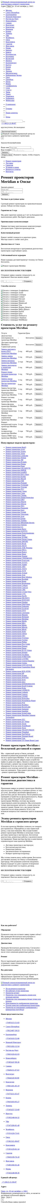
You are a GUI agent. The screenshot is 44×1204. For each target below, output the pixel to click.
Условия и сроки (12, 167)
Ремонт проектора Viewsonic (17, 514)
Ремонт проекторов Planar (16, 648)
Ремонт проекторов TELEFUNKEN (20, 730)
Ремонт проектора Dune (15, 466)
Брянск (8, 52)
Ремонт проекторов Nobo (16, 632)
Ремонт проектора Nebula (16, 458)
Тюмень (9, 33)
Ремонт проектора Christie (16, 495)
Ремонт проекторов (13, 161)
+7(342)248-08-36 (12, 1173)
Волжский (10, 59)
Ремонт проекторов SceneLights (18, 713)
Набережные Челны (14, 75)
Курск (8, 69)
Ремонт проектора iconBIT (16, 472)
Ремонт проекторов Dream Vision (19, 539)
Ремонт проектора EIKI (15, 500)
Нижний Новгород (13, 17)
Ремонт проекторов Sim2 (16, 535)
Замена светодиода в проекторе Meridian (8, 367)
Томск (8, 94)
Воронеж (9, 29)
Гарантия (9, 165)
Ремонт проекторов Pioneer (16, 646)
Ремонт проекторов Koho (16, 688)
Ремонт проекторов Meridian (17, 619)
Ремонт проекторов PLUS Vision (19, 650)
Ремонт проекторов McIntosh (17, 617)
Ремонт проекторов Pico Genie (18, 644)
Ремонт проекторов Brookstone (18, 583)
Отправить (28, 281)
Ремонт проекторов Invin (16, 680)
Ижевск (9, 61)
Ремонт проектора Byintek (16, 462)
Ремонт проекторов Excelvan (17, 609)
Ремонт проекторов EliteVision (18, 604)
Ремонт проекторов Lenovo (16, 694)
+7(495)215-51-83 (12, 1023)
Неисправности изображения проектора (22, 1003)
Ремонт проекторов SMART (17, 542)
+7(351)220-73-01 (12, 1133)
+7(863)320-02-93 (12, 1054)
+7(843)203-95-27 (12, 1102)
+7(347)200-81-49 (12, 1125)
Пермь (8, 48)
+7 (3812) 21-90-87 (8, 123)
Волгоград (10, 25)
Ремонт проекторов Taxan (16, 724)
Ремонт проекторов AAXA (16, 562)
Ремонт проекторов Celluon (17, 585)
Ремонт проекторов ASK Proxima (19, 548)
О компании (10, 104)
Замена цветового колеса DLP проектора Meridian (9, 351)
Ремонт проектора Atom (15, 454)
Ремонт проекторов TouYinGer (18, 734)
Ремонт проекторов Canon (16, 491)
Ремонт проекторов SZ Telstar (17, 722)
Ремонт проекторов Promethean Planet (21, 701)
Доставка (9, 163)
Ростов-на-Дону (12, 19)
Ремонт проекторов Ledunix (17, 692)
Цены (8, 117)
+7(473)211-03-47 (12, 1094)
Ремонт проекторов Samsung (17, 709)
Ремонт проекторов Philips (16, 642)
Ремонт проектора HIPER (16, 470)
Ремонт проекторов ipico (15, 682)
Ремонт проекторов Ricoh (16, 544)
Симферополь (11, 86)
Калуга (8, 65)
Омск (9, 6)
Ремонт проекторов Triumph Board (19, 736)
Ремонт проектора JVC (15, 489)
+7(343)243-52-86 (12, 1038)
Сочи (8, 88)
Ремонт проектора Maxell (16, 479)
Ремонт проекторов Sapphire (17, 711)
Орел (8, 77)
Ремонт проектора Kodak (16, 477)
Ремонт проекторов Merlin (16, 621)
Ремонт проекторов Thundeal (17, 732)
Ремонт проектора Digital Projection (20, 498)
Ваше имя (5, 147)
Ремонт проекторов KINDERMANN (20, 684)
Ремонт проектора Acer (15, 516)
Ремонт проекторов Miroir (16, 629)
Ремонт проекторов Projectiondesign (20, 533)
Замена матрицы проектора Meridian (9, 362)
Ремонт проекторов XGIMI (16, 537)
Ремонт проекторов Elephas (17, 602)
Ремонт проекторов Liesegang (17, 613)
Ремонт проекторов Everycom (17, 560)
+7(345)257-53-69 (12, 1110)
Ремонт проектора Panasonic (17, 508)
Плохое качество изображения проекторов (23, 1005)
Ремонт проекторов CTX (16, 594)
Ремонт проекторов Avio (15, 575)
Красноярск (10, 42)
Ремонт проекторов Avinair (16, 573)
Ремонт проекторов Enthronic (17, 606)
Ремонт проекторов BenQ (16, 447)
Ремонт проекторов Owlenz (17, 640)
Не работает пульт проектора (17, 991)
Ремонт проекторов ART (15, 567)
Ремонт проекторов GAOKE (17, 659)
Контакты (9, 171)
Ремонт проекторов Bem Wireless (19, 577)
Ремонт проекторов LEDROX (18, 690)
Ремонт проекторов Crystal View (18, 592)
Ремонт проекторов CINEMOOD (19, 558)
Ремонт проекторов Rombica (17, 705)
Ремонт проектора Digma (16, 464)
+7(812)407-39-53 (12, 1031)
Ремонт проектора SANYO (16, 531)
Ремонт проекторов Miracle (16, 627)
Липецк (9, 71)
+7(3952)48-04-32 (12, 1118)
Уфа (7, 36)
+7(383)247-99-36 (12, 1062)
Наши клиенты (12, 113)
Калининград (11, 63)
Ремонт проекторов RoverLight (18, 707)
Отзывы (9, 109)
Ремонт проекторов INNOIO (17, 678)
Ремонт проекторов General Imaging (20, 661)
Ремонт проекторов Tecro (16, 728)
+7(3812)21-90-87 (12, 1141)
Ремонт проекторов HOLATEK (18, 671)
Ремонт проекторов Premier (16, 652)
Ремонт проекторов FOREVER (18, 657)
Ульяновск (10, 96)
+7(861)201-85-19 (12, 1086)
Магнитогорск (11, 73)
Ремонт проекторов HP (15, 673)
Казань (8, 31)
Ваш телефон (6, 150)
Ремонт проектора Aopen (16, 451)
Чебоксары (10, 100)
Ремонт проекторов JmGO (16, 546)
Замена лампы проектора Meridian (9, 357)
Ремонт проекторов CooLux (17, 588)
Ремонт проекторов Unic (15, 738)
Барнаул (9, 50)
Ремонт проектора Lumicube (17, 456)
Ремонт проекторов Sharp (16, 554)
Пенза (8, 82)
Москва (9, 10)
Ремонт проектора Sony (15, 510)
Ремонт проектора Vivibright (17, 485)
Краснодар (10, 27)
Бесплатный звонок (9, 131)
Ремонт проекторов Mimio (16, 625)
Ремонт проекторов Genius (16, 663)
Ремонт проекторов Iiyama (16, 676)
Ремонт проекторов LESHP (17, 696)
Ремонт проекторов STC (15, 719)
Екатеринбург (11, 15)
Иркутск (9, 1114)
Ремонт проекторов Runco (16, 552)
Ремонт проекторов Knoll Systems (19, 686)
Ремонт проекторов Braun (16, 581)
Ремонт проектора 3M (14, 460)
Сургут (8, 90)
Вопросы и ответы (13, 169)
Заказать (5, 152)
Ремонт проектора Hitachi (16, 502)
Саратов (9, 44)
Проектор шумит (12, 993)
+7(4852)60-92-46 (12, 1165)
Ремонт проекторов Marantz (17, 615)
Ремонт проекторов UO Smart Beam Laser (22, 740)
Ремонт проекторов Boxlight (17, 579)
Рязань (8, 84)
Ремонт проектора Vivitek (16, 512)
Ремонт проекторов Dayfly (16, 596)
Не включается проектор (15, 989)
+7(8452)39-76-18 (12, 1157)
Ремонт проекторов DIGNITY (18, 598)
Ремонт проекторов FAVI (16, 611)
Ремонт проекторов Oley (15, 636)
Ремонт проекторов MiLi (15, 623)
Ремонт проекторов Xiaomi (16, 556)
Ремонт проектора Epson (15, 518)
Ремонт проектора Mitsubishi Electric (20, 523)
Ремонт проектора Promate (16, 483)
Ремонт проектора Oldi (15, 481)
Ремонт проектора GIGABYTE (18, 468)
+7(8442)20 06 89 (12, 1078)
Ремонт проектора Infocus (16, 504)
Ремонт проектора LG (14, 527)
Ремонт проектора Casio (15, 493)
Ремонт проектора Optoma (16, 525)
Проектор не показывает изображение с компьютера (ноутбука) (22, 1008)
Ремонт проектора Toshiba (16, 521)
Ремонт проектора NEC (15, 506)
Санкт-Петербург (12, 12)
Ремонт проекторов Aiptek (16, 565)
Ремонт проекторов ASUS (16, 569)
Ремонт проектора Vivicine (16, 487)
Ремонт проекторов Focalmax (17, 655)
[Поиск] (24, 121)
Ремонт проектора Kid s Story (17, 475)
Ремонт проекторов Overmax (17, 638)
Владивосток (11, 54)
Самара (8, 23)
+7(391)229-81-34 (12, 1149)
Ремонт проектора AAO (15, 449)
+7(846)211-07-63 (12, 1070)
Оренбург (9, 79)
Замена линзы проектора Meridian (9, 380)
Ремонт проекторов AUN (16, 571)
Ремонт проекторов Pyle (15, 703)
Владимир (10, 56)
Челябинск (10, 38)
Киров (8, 67)
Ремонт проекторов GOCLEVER (19, 665)
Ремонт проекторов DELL (16, 550)
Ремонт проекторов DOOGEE (18, 600)
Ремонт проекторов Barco (16, 529)
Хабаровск (10, 98)
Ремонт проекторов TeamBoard (18, 726)
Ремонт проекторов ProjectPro (17, 699)
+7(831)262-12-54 (12, 1046)
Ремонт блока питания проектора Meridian (9, 374)
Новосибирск (11, 21)
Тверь (8, 92)
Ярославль (10, 46)
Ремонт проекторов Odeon (16, 634)
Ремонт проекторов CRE (15, 590)
